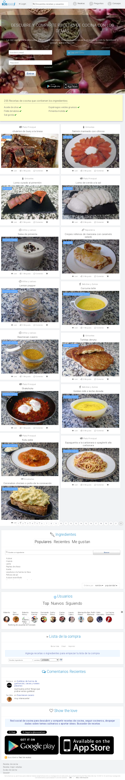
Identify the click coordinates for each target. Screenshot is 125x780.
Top (46, 603)
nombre (98, 585)
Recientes (62, 542)
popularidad (110, 585)
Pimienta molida (57, 111)
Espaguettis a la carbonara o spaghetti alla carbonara (88, 444)
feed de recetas (25, 757)
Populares (43, 542)
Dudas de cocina (10, 770)
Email (64, 646)
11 (66, 523)
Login (23, 4)
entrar (30, 73)
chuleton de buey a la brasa (27, 131)
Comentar (39, 171)
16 (91, 523)
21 (116, 523)
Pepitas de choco (13, 567)
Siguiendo (74, 603)
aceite (8, 569)
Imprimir (71, 646)
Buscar (106, 552)
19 (106, 523)
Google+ (6, 773)
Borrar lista (55, 646)
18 (101, 523)
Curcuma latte (88, 288)
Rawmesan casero (28, 337)
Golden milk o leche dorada (88, 391)
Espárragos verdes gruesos (63, 107)
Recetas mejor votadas (12, 767)
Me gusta (26, 171)
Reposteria (89, 230)
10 (61, 523)
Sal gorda (9, 115)
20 (111, 523)
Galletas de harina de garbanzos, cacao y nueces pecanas (26, 683)
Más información (82, 777)
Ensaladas (28, 479)
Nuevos (57, 603)
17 (96, 523)
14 (81, 523)
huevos (9, 561)
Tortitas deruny (88, 339)
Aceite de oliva (11, 107)
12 (71, 523)
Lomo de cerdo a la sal (88, 182)
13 (76, 523)
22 (121, 523)
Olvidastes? (48, 67)
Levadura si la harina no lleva (18, 572)
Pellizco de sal (12, 575)
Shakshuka (27, 388)
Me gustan (81, 542)
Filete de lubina (11, 111)
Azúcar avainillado (14, 578)
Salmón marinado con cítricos (88, 131)
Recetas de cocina (9, 3)
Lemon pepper (28, 285)
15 (86, 523)
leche (8, 564)
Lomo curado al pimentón (27, 182)
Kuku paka (27, 440)
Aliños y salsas (29, 230)
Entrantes (89, 127)
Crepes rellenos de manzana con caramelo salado (88, 235)
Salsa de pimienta (27, 234)
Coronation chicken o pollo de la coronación (28, 483)
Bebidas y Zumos (89, 284)
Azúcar (9, 558)
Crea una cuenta (77, 53)
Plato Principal (29, 127)
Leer (15, 171)
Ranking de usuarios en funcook (21, 625)
